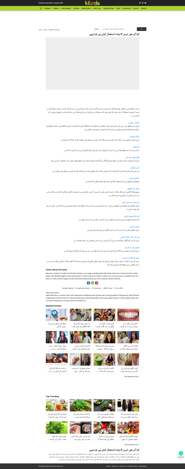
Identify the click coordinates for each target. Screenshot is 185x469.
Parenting (126, 8)
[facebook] (140, 3)
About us (115, 466)
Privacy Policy (132, 466)
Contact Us (123, 466)
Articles (76, 8)
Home (108, 466)
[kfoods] (92, 3)
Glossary (144, 8)
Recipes (47, 8)
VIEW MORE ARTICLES (131, 377)
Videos (55, 8)
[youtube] (145, 3)
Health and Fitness (83, 288)
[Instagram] (143, 3)
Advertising (142, 466)
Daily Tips (97, 8)
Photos (135, 8)
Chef (118, 8)
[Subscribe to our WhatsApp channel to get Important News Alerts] (181, 453)
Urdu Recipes (66, 8)
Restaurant (86, 8)
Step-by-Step (108, 8)
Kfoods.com (59, 466)
